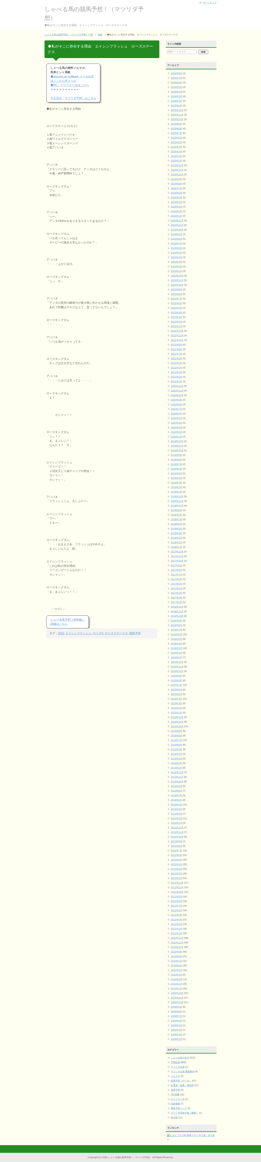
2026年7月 (176, 78)
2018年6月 (176, 524)
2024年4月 (176, 202)
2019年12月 (177, 441)
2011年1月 (176, 933)
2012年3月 (176, 869)
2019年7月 (176, 464)
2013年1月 (176, 823)
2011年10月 (177, 892)
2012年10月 (177, 836)
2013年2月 (176, 818)
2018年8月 (176, 515)
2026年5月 (176, 87)
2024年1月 (176, 216)
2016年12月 (177, 607)
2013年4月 (176, 809)
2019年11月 (177, 446)
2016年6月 (176, 634)
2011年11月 (177, 887)
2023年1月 (176, 271)
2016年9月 (176, 620)
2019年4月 (176, 478)
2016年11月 (177, 611)
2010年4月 (176, 974)
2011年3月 (176, 924)
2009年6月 (176, 1020)
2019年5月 (176, 473)
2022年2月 (176, 321)
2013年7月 (176, 795)
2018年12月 (177, 496)
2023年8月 (176, 239)
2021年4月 (176, 367)
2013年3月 (176, 813)
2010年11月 (177, 942)
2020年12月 (177, 386)
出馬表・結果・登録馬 (182, 1085)
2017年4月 (176, 588)
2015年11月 (177, 666)
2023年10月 (177, 229)
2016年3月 (176, 648)
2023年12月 (177, 220)
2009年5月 (176, 1025)
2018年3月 (176, 538)
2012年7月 (176, 850)
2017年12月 (177, 551)
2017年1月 (176, 602)
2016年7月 (176, 630)
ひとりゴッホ (178, 1099)
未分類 (174, 1117)
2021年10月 (177, 340)
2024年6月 (176, 193)
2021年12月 (177, 331)
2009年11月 (177, 997)
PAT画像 (175, 1094)
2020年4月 (176, 423)
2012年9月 (176, 841)
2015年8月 (176, 680)
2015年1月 (176, 712)
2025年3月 (176, 151)
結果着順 (175, 1103)
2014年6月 (176, 744)
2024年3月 (176, 206)
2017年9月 (176, 565)
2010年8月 (176, 956)
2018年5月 (176, 528)
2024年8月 (176, 183)
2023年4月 (176, 257)
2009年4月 (176, 1030)
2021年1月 (176, 381)
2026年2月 (176, 101)
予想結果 (175, 1062)
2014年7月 (176, 740)
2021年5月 (176, 363)
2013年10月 (177, 781)
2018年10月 (177, 505)
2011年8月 (176, 901)
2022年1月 (176, 326)
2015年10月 (177, 671)
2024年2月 (176, 211)
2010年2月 (176, 984)
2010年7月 (176, 961)
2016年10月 (177, 616)
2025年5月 (176, 142)
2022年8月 (176, 294)
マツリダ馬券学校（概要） (184, 1113)
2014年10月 (177, 726)
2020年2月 (176, 432)
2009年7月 (176, 1016)
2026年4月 (176, 91)
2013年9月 (176, 786)
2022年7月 (176, 298)
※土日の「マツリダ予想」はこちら (73, 98)
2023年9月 (176, 234)
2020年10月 (177, 395)
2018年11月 (177, 501)
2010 (61, 633)
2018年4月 (176, 533)
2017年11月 (177, 556)
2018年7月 (176, 519)
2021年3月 (176, 372)
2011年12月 (177, 882)
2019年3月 (176, 482)
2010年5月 (176, 970)
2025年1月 (176, 160)
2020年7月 (176, 409)
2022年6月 (176, 303)
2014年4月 (176, 754)
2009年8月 (176, 1011)
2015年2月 (176, 708)
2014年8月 (176, 735)
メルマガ (175, 1076)
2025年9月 (176, 124)
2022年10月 (177, 285)
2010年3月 (176, 979)
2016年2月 (176, 653)
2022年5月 (176, 308)
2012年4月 (176, 864)
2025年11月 (177, 114)
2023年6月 (176, 248)
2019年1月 (176, 492)
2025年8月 (176, 128)
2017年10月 (177, 561)
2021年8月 (176, 349)
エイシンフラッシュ (78, 633)
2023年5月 (176, 252)
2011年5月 (176, 915)
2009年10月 (177, 1002)
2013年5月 (176, 804)
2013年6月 (176, 800)
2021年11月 (177, 335)
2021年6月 (176, 358)
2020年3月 (176, 427)
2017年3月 (176, 593)
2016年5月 (176, 639)
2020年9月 (176, 400)
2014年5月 (176, 749)
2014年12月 (177, 717)
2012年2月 (176, 873)
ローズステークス (116, 633)
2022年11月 (177, 280)
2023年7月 (176, 243)
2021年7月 (176, 354)
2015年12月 (177, 662)
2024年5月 (176, 197)
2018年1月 (176, 547)
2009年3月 (176, 1034)
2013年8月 (176, 790)
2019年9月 (176, 455)
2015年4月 (176, 699)
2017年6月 (176, 579)
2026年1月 (176, 105)
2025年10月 (177, 119)
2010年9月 (176, 951)
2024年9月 (176, 179)
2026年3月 (176, 96)
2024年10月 (177, 174)
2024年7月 (176, 188)
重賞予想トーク (179, 1108)
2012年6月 (176, 855)
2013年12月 (177, 772)
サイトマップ (209, 2)
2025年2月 (176, 156)
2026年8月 (176, 73)
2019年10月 (177, 450)
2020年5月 (176, 418)
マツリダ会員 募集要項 (182, 1071)
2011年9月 (176, 896)
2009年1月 (176, 1039)
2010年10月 (177, 947)
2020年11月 (177, 390)
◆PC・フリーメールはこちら (69, 85)
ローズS (98, 633)
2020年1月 (176, 436)
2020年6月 (176, 413)
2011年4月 (176, 919)
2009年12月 (177, 993)
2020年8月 (176, 404)
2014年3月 (176, 758)
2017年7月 (176, 574)
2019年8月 (176, 459)
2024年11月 (177, 170)
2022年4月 (176, 312)
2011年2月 (176, 928)
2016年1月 (176, 657)
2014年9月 (176, 731)
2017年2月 (176, 597)
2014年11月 (177, 722)
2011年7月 (176, 905)
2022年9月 (176, 289)
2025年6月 (176, 137)
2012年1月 (176, 878)
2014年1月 (176, 767)
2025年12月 (177, 110)
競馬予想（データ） (181, 1080)
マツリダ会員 (178, 1067)
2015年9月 (176, 676)
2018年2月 (176, 542)
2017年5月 (176, 584)
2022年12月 (177, 275)
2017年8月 (176, 570)
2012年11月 (177, 832)
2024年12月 (177, 165)
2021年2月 (176, 377)
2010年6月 (176, 965)
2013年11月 (177, 777)
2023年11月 (177, 225)
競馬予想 (135, 633)
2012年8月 (176, 846)
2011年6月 (176, 910)
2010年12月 (177, 938)
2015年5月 (176, 694)
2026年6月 (176, 82)
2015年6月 (176, 689)
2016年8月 (176, 625)
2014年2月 (176, 763)
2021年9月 (176, 344)
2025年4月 (176, 147)
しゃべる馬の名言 (180, 1057)
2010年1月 (176, 988)
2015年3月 (176, 703)
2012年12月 (177, 827)
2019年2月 (176, 487)
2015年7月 (176, 685)
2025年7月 (176, 133)
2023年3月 (176, 262)
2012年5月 (176, 859)
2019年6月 (176, 469)
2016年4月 (176, 643)
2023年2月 (176, 266)
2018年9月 (176, 510)
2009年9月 (176, 1007)
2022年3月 (176, 317)
